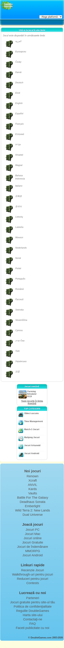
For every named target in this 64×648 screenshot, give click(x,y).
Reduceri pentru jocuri (32, 579)
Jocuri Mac (32, 534)
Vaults (32, 493)
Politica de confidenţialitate (33, 606)
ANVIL (32, 485)
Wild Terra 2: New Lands (32, 510)
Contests (32, 583)
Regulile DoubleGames (32, 611)
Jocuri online (33, 538)
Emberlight (32, 506)
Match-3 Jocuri (31, 429)
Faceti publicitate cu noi (32, 628)
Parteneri (32, 598)
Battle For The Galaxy (32, 497)
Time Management (33, 421)
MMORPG (32, 551)
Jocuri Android (31, 453)
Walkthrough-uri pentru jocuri (32, 574)
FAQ (32, 623)
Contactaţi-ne (32, 619)
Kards (32, 489)
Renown (32, 476)
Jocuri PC (32, 529)
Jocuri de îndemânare (32, 546)
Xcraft (32, 480)
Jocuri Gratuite (32, 542)
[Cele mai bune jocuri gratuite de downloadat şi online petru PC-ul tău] (7, 5)
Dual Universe (33, 514)
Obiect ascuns (31, 413)
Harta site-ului (32, 615)
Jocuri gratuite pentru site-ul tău (32, 602)
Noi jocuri (32, 471)
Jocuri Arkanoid (32, 445)
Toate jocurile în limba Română (32, 402)
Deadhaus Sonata (32, 502)
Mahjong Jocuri (32, 437)
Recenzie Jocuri (32, 570)
